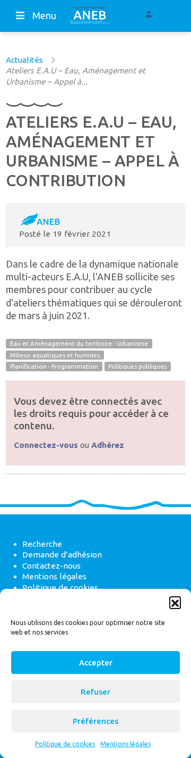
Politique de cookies (65, 743)
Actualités (24, 59)
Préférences (95, 721)
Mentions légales (125, 743)
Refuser (95, 691)
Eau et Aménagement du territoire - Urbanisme (79, 343)
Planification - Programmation (54, 366)
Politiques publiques (137, 366)
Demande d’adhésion (62, 554)
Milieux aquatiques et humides (55, 355)
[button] (175, 602)
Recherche (42, 543)
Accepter (95, 662)
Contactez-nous (51, 565)
